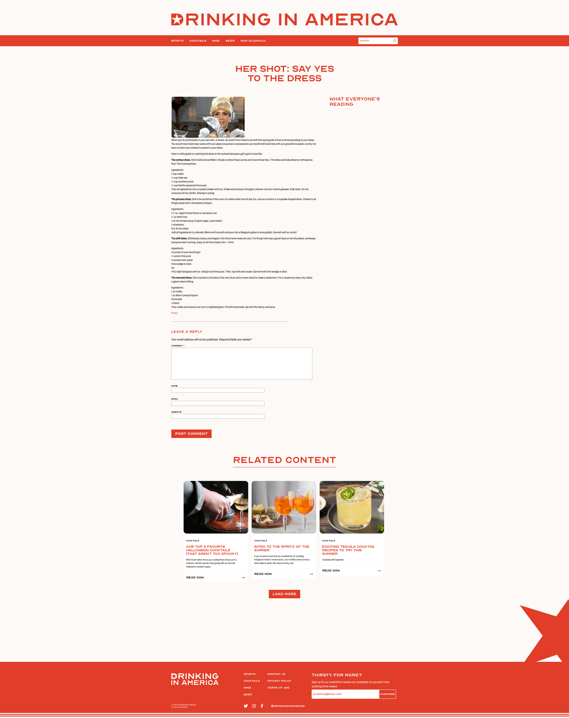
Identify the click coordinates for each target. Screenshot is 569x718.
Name (174, 386)
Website (176, 412)
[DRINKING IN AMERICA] (284, 19)
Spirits (177, 40)
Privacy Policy (279, 680)
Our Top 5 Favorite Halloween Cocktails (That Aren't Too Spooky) (212, 550)
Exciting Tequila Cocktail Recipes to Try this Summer (348, 550)
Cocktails (197, 40)
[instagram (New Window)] (254, 706)
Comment (177, 345)
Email (174, 399)
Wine (216, 40)
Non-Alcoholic (253, 40)
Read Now (195, 577)
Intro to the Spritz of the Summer (281, 548)
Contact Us (276, 674)
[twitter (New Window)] (246, 706)
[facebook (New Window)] (263, 706)
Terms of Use (278, 687)
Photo (174, 313)
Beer (230, 40)
